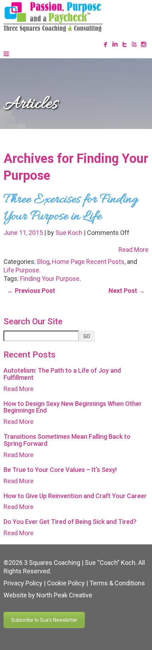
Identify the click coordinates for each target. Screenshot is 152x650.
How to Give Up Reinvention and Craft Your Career (75, 496)
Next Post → (127, 290)
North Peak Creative (64, 595)
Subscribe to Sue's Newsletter (44, 620)
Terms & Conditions (117, 583)
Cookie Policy (66, 583)
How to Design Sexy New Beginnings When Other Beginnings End (73, 407)
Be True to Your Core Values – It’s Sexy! (60, 469)
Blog (43, 261)
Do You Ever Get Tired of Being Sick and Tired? (70, 521)
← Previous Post (31, 290)
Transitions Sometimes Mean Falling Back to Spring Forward (67, 440)
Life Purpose (21, 270)
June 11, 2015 (24, 232)
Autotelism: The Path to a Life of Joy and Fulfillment (62, 374)
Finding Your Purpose (50, 278)
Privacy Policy (23, 583)
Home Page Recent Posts (88, 261)
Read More (133, 249)
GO (86, 336)
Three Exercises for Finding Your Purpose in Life (71, 208)
